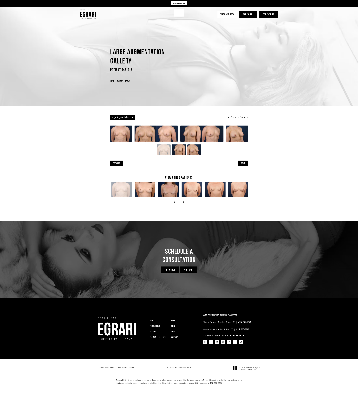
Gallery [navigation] (120, 81)
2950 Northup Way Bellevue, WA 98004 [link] (220, 314)
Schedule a (179, 255)
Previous (116, 163)
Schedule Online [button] (179, 3)
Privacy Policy (121, 367)
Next (243, 163)
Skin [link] (173, 326)
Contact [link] (174, 337)
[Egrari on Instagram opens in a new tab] (205, 342)
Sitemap (132, 367)
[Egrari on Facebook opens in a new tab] (211, 342)
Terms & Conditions (106, 367)
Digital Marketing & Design (249, 368)
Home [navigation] (112, 81)
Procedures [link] (155, 326)
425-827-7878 (216, 383)
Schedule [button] (247, 14)
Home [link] (152, 320)
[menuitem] (159, 320)
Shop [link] (173, 332)
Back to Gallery (239, 117)
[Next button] (183, 202)
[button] (179, 13)
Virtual (188, 269)
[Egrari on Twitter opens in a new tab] (217, 342)
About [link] (173, 320)
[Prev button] (174, 202)
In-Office (170, 269)
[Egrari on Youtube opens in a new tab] (223, 342)
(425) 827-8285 (242, 329)
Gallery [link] (153, 332)
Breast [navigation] (127, 81)
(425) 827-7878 (244, 322)
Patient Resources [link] (158, 337)
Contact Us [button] (268, 14)
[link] (227, 14)
